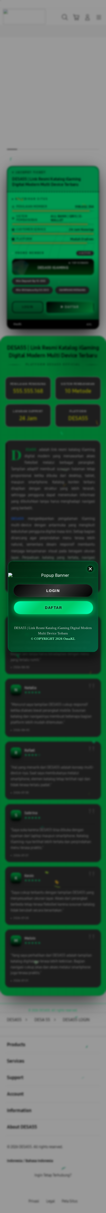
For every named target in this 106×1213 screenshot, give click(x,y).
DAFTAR (53, 607)
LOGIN (53, 591)
